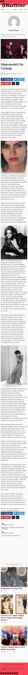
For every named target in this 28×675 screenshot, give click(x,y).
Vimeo (10, 673)
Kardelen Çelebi (4, 651)
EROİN (2, 73)
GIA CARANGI (7, 73)
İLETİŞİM (19, 1)
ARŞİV (10, 668)
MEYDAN (3, 9)
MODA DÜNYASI (14, 73)
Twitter (4, 1)
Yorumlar (4, 669)
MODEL (20, 73)
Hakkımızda (11, 1)
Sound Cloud (15, 673)
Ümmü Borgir (4, 591)
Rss (17, 673)
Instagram (6, 673)
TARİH (20, 9)
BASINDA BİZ (16, 668)
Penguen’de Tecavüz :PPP (11, 588)
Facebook (1, 1)
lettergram (22, 664)
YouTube (8, 673)
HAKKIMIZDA (4, 668)
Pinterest (13, 673)
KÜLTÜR (8, 9)
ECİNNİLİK (15, 9)
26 (15, 591)
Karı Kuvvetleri (4, 622)
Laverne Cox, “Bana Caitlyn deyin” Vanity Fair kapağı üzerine (12, 617)
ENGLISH (25, 1)
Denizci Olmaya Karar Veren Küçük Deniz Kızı (13, 648)
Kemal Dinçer (14, 30)
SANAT (25, 9)
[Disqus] (14, 541)
